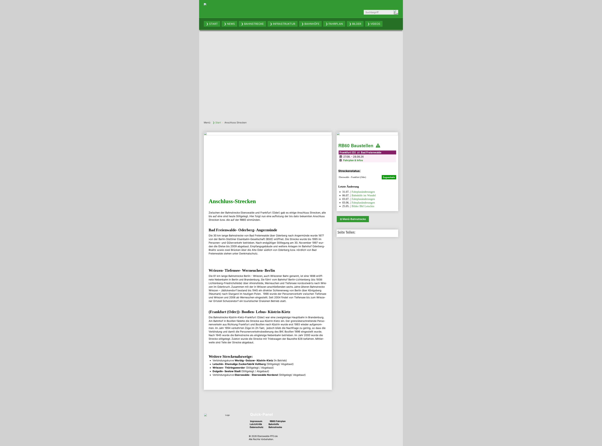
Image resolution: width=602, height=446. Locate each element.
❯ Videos (373, 23)
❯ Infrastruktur (282, 23)
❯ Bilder (355, 23)
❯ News (229, 23)
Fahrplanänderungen (363, 191)
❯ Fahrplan (334, 23)
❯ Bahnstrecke (252, 23)
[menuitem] (212, 24)
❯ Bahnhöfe (310, 23)
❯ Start (212, 23)
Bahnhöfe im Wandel (364, 195)
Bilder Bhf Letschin (363, 206)
